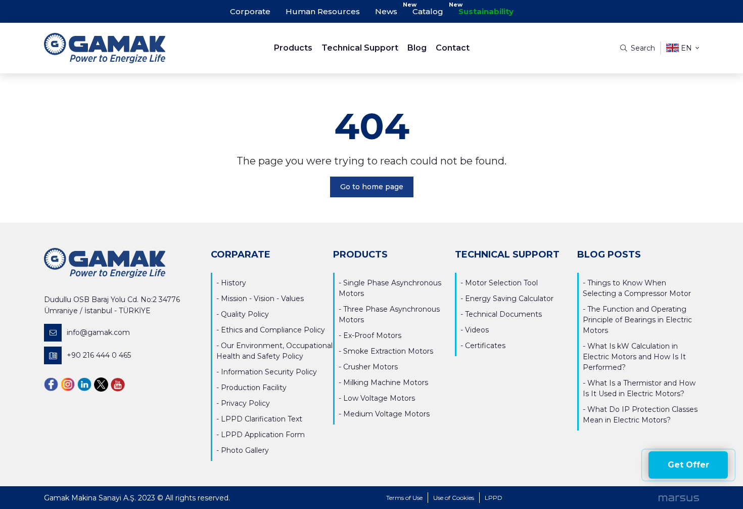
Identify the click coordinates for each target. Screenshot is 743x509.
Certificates (485, 345)
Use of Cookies (453, 497)
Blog (417, 48)
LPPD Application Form (263, 434)
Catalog (427, 11)
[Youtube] (118, 384)
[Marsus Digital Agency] (679, 498)
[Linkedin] (84, 384)
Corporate (250, 11)
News (386, 11)
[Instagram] (68, 384)
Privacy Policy (245, 403)
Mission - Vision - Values (262, 298)
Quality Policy (245, 314)
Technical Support (359, 48)
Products (293, 48)
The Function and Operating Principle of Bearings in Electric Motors (637, 320)
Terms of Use (404, 497)
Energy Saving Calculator (509, 298)
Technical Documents (503, 314)
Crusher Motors (370, 366)
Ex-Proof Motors (372, 335)
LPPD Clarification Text (261, 418)
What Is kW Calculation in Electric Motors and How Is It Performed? (634, 357)
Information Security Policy (269, 371)
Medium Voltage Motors (386, 413)
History (233, 282)
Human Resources (323, 11)
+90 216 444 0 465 (99, 355)
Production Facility (254, 387)
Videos (477, 329)
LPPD (493, 497)
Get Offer (688, 465)
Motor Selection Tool (501, 282)
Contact (453, 48)
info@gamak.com (98, 332)
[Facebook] (51, 384)
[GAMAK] (126, 48)
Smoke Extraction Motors (388, 351)
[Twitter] (101, 384)
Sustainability (486, 11)
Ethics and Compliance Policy (273, 329)
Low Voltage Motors (379, 398)
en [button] (686, 48)
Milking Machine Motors (385, 382)
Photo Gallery (245, 450)
